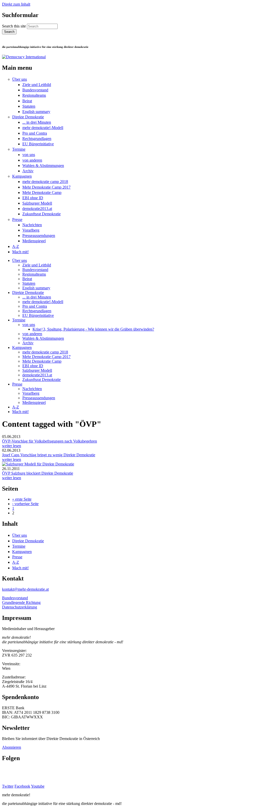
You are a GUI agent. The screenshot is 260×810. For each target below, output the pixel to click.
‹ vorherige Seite (25, 504)
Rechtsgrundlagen (36, 138)
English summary (36, 111)
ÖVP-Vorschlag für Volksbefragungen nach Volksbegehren (49, 441)
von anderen (32, 160)
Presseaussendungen (38, 235)
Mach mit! (20, 252)
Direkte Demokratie (28, 117)
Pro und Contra (34, 133)
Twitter (7, 786)
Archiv (28, 171)
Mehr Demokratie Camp (41, 192)
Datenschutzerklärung (19, 607)
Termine (18, 149)
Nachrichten (32, 225)
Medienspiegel (34, 241)
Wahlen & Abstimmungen (43, 165)
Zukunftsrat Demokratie (41, 214)
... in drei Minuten (36, 122)
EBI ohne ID (32, 198)
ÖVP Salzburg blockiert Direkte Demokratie (37, 473)
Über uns (19, 79)
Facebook (22, 786)
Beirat (27, 101)
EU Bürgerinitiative (38, 144)
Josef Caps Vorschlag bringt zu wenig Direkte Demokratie (48, 455)
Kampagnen (22, 176)
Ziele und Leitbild (36, 84)
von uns (28, 154)
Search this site (14, 26)
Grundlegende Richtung (21, 602)
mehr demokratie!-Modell (42, 127)
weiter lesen (11, 446)
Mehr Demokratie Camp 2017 (46, 187)
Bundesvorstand (35, 90)
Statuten (28, 106)
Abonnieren (11, 747)
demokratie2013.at (37, 208)
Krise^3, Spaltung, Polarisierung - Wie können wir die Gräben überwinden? (93, 329)
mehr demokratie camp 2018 (45, 181)
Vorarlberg (30, 230)
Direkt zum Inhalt (16, 4)
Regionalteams (34, 95)
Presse (17, 219)
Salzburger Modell (37, 203)
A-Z (15, 246)
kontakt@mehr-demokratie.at (25, 589)
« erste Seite (21, 499)
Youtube (37, 786)
